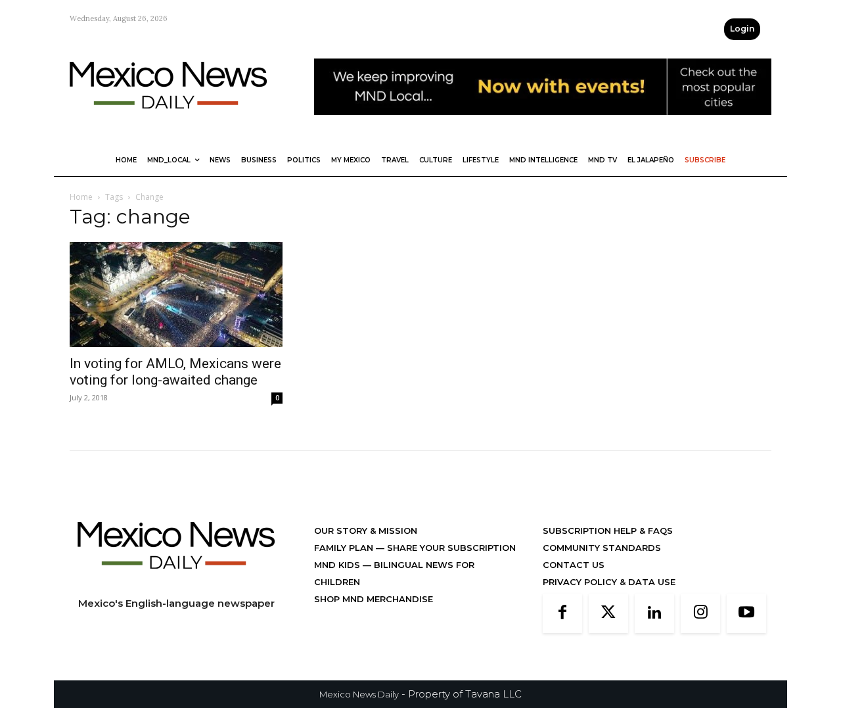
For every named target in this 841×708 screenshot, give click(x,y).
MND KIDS (338, 564)
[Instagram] (700, 613)
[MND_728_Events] (542, 125)
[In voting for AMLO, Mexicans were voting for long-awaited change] (176, 294)
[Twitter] (608, 613)
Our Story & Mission (365, 530)
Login (742, 29)
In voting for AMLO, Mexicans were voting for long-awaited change (175, 372)
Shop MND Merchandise (373, 599)
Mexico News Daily (359, 694)
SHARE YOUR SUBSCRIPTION (450, 547)
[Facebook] (562, 613)
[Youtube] (746, 613)
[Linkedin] (654, 613)
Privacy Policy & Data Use (609, 582)
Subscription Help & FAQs (608, 530)
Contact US (573, 564)
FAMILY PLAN (345, 547)
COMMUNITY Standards (602, 547)
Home (81, 196)
